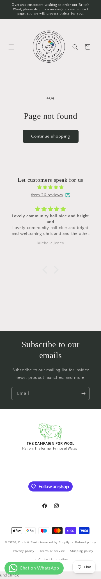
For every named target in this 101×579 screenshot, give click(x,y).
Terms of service (52, 551)
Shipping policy (81, 551)
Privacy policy (24, 551)
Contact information (53, 559)
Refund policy (85, 542)
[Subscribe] (83, 393)
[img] (50, 187)
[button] (11, 47)
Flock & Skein (28, 542)
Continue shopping (50, 136)
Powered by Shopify (55, 542)
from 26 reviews (47, 195)
